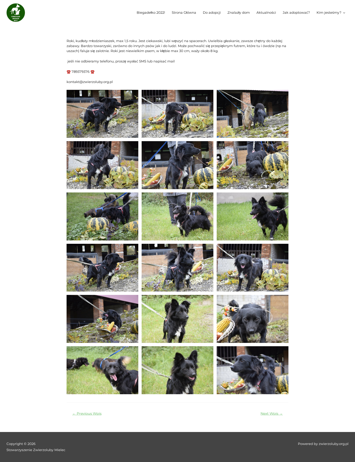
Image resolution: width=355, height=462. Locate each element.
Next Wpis (272, 413)
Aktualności (266, 13)
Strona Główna (184, 13)
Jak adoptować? (296, 13)
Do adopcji (212, 13)
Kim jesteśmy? (329, 13)
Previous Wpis (87, 413)
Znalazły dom (238, 13)
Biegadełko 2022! (151, 13)
